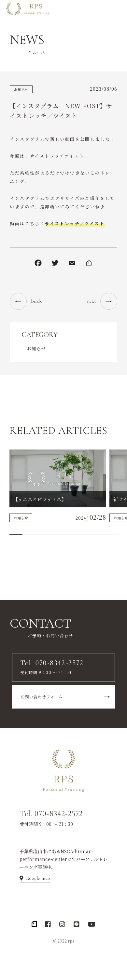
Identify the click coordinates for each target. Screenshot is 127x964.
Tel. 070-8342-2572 (51, 813)
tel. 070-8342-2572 (44, 225)
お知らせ (21, 89)
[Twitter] (55, 263)
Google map (37, 878)
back (36, 301)
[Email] (72, 263)
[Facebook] (38, 263)
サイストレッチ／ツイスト (75, 223)
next (91, 301)
